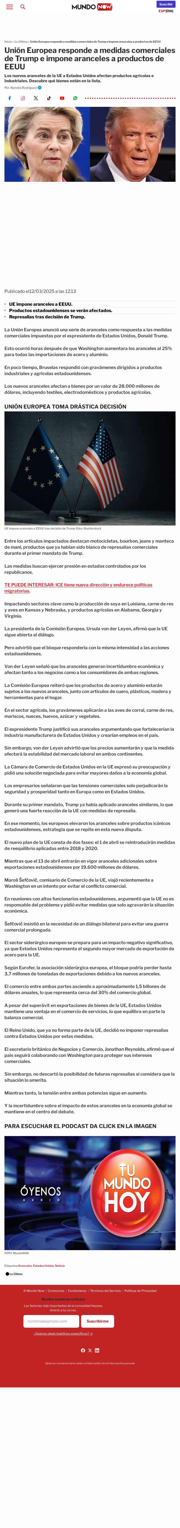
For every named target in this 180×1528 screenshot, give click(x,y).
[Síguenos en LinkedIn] (97, 1350)
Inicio (8, 41)
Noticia (60, 1265)
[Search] (23, 7)
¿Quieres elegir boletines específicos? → (63, 1333)
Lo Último (21, 41)
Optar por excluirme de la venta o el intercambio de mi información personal (90, 1363)
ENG (169, 11)
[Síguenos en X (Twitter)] (90, 1350)
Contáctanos (77, 1291)
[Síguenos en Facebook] (83, 1350)
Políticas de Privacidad (140, 1291)
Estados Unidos (43, 1265)
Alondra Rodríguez (23, 87)
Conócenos (56, 1291)
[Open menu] (9, 7)
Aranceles (25, 1265)
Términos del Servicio (105, 1291)
